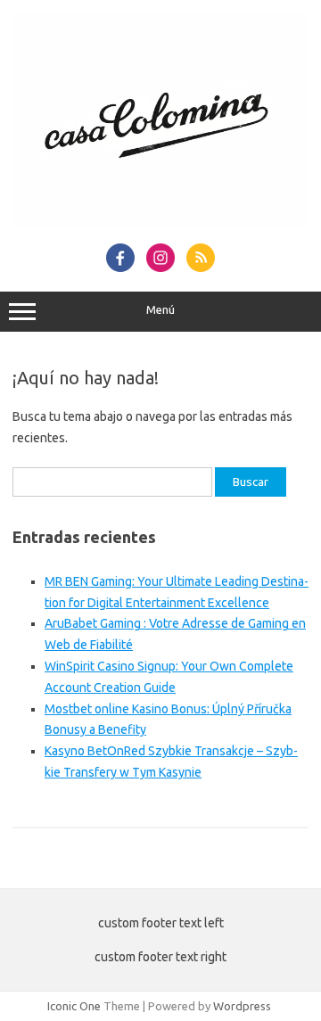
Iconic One (74, 1006)
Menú (160, 310)
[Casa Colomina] (160, 224)
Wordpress (242, 1006)
